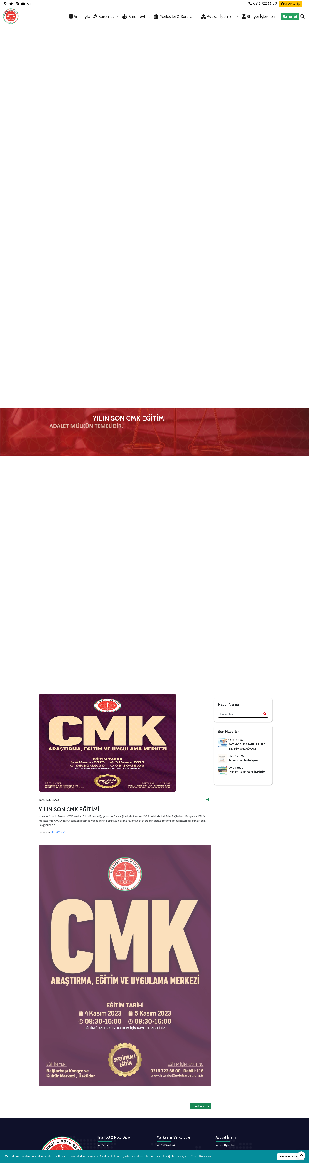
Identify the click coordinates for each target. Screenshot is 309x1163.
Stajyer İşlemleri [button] (261, 16)
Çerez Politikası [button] (201, 1156)
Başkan (105, 1145)
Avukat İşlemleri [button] (221, 16)
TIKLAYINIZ (57, 832)
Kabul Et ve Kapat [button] (290, 1156)
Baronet (289, 16)
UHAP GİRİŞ (292, 4)
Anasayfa (81, 16)
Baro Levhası (139, 16)
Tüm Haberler (200, 1106)
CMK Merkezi (167, 1145)
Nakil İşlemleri (227, 1145)
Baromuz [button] (106, 16)
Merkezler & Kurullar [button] (176, 16)
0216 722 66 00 (265, 3)
